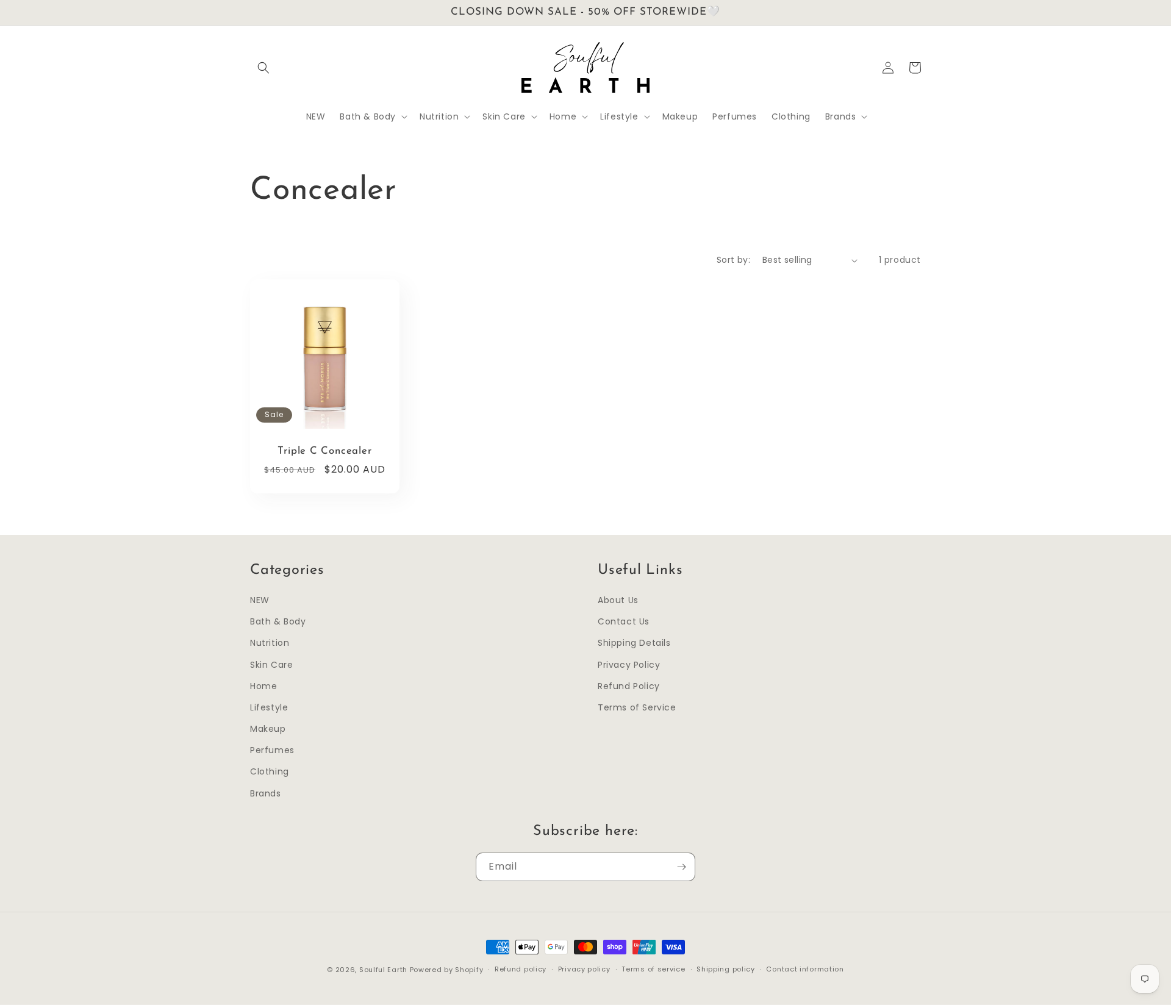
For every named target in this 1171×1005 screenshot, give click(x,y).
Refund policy (520, 969)
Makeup (268, 729)
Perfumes (272, 750)
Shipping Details (634, 643)
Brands (265, 793)
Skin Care (271, 665)
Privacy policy (584, 969)
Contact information (804, 969)
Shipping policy (726, 969)
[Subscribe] (681, 867)
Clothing (269, 771)
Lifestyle (269, 707)
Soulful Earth (383, 970)
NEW (260, 600)
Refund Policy (629, 686)
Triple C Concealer (324, 451)
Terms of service (653, 969)
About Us (618, 600)
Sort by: (733, 260)
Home (263, 686)
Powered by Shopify (447, 970)
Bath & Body (278, 621)
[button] (263, 67)
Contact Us (624, 621)
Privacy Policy (629, 665)
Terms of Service (637, 707)
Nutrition (269, 643)
